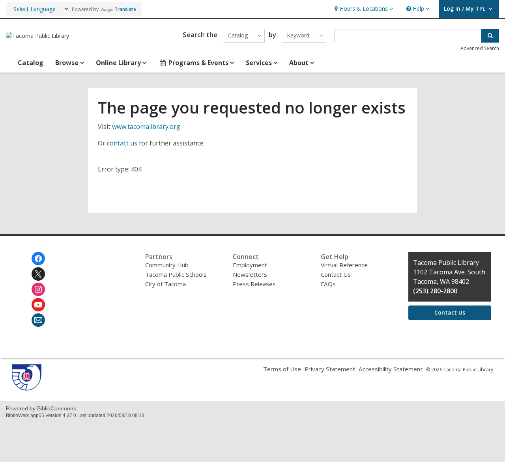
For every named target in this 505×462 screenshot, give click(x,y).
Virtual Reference (344, 265)
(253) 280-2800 (435, 291)
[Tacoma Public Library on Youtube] (38, 304)
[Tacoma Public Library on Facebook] (38, 258)
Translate (125, 9)
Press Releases (254, 284)
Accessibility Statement (391, 369)
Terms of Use (282, 369)
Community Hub (167, 265)
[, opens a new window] (26, 388)
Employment (250, 265)
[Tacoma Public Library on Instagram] (38, 289)
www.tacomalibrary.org (146, 126)
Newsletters (250, 274)
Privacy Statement (330, 369)
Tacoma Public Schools (176, 274)
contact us (122, 143)
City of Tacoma (165, 284)
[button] (362, 9)
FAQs (328, 284)
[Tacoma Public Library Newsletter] (38, 320)
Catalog (30, 62)
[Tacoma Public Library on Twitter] (38, 274)
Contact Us (336, 274)
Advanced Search (479, 48)
